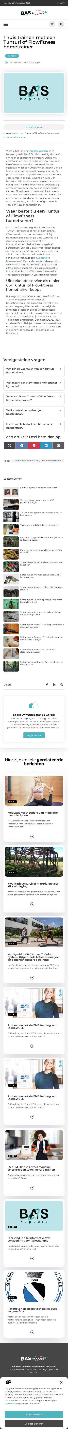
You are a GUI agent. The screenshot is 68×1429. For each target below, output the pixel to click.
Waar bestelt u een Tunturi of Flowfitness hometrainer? (33, 133)
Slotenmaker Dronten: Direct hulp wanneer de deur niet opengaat (41, 638)
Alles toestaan (34, 1414)
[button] (61, 1382)
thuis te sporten (38, 151)
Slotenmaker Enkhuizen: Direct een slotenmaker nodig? (37, 650)
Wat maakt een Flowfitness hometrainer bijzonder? (34, 384)
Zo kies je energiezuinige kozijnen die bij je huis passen (41, 513)
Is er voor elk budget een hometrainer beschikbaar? (34, 425)
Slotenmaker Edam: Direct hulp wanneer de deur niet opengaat (42, 625)
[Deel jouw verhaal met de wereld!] (34, 704)
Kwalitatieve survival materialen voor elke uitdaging (33, 885)
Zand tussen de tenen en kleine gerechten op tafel (41, 551)
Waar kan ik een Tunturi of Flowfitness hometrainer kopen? (34, 398)
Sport (12, 56)
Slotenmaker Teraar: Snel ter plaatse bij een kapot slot (41, 563)
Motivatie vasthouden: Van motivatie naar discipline (33, 814)
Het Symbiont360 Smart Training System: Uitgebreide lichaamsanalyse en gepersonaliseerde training (33, 957)
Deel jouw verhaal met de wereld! (34, 714)
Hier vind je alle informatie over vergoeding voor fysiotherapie (29, 1239)
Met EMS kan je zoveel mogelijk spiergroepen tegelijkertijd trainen (31, 1168)
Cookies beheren (34, 1423)
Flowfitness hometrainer (27, 460)
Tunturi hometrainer (50, 460)
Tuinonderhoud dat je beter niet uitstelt (39, 525)
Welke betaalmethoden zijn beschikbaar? (34, 412)
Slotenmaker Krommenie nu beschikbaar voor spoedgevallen (40, 613)
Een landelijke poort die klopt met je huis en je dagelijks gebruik (41, 538)
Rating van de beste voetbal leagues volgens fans (32, 1310)
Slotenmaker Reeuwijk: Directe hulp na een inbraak (41, 588)
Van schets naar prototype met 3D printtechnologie (37, 501)
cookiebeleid (11, 1403)
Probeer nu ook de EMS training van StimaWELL (32, 1026)
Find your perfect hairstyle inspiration (38, 487)
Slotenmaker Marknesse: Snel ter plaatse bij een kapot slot (41, 663)
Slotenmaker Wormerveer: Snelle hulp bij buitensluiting (40, 575)
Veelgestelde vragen (16, 137)
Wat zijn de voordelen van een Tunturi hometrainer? (34, 370)
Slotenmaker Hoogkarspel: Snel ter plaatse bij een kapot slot (41, 600)
